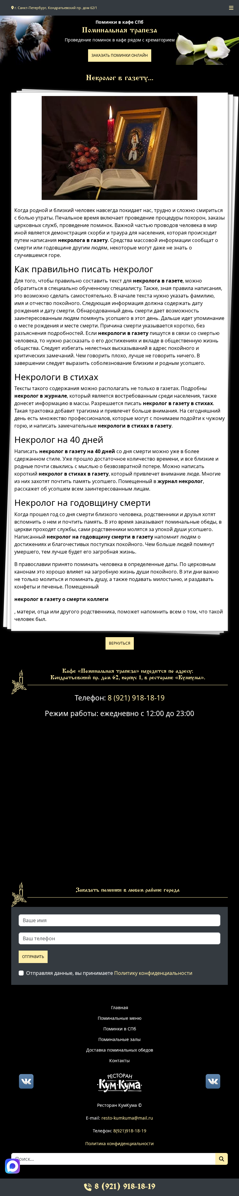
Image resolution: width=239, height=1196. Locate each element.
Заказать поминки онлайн (119, 55)
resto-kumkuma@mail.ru (127, 1118)
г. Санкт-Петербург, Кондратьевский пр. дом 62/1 (55, 7)
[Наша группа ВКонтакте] (26, 1080)
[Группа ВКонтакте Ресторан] (213, 1080)
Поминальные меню (120, 1018)
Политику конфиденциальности (153, 973)
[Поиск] (221, 1159)
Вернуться (119, 643)
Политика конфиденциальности (119, 1143)
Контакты (119, 1060)
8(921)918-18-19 (129, 1131)
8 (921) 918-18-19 (136, 698)
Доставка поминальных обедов (119, 1050)
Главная (119, 1007)
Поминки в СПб (119, 1029)
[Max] (12, 1166)
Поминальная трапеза (119, 31)
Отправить (33, 956)
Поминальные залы (119, 1039)
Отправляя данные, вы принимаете (109, 973)
